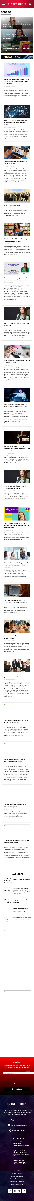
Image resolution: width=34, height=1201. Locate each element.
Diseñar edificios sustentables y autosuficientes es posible (21, 1143)
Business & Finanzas (17, 1173)
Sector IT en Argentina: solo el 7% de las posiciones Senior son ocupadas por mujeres (16, 82)
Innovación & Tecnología (17, 1179)
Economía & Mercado (17, 1176)
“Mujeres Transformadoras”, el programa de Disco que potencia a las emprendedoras (17, 449)
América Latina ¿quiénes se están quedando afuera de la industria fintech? (15, 123)
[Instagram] (10, 1191)
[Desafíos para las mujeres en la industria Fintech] (17, 47)
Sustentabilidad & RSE (17, 1184)
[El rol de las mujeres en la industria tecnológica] (17, 35)
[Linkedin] (24, 1191)
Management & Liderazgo (17, 1181)
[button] (30, 4)
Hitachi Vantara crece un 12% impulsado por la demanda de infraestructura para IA (21, 909)
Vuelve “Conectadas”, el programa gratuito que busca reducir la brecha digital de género (16, 525)
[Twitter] (19, 1191)
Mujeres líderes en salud (12, 205)
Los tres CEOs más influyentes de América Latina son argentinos (21, 900)
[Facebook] (15, 1191)
